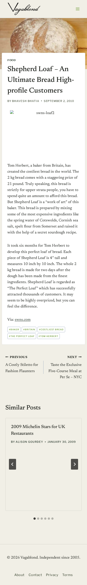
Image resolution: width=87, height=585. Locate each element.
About (19, 575)
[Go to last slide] (12, 464)
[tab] (34, 518)
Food (11, 60)
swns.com (23, 320)
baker (14, 329)
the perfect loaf (22, 336)
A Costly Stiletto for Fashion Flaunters (21, 364)
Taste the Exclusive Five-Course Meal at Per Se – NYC (65, 367)
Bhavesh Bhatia (25, 101)
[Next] (74, 464)
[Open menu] (77, 8)
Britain (29, 329)
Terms (67, 575)
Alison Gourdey (29, 441)
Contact (35, 575)
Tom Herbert (48, 336)
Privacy (52, 575)
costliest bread (51, 329)
